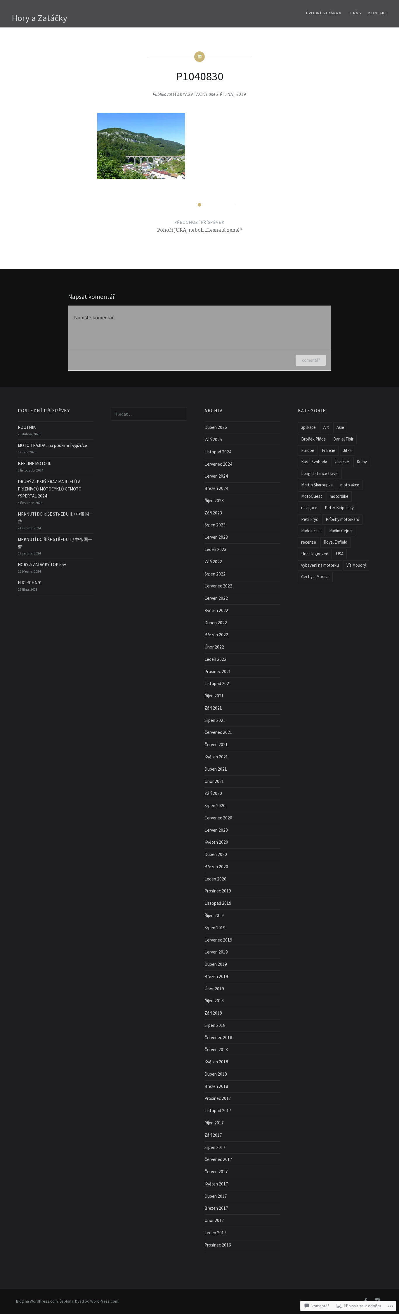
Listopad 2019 (217, 903)
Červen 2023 (216, 537)
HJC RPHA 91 (30, 582)
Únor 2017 (214, 1220)
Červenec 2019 (218, 940)
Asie (340, 427)
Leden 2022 (215, 659)
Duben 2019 (215, 964)
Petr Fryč (309, 519)
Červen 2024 (216, 476)
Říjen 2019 (214, 915)
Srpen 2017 (214, 1147)
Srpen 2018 (214, 1025)
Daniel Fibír (343, 439)
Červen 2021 (216, 744)
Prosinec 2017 (217, 1098)
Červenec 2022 (218, 586)
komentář (311, 360)
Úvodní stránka (324, 12)
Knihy (362, 461)
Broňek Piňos (313, 439)
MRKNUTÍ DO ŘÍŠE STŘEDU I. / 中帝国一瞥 (55, 543)
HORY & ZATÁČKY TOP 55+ (42, 564)
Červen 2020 (216, 830)
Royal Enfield (335, 542)
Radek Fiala (311, 530)
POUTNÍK (27, 427)
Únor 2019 (214, 988)
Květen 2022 (216, 610)
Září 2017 (213, 1135)
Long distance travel (320, 473)
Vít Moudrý (356, 565)
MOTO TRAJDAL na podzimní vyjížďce (52, 445)
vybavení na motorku (320, 565)
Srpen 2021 (214, 720)
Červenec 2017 (218, 1159)
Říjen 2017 (214, 1123)
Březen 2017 (216, 1208)
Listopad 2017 (217, 1110)
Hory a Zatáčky (39, 17)
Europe (307, 450)
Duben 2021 (215, 769)
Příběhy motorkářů (342, 519)
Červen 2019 (216, 952)
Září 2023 (213, 513)
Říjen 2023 (214, 500)
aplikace (308, 427)
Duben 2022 (215, 622)
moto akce (349, 485)
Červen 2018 (216, 1049)
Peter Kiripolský (339, 507)
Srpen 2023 (214, 525)
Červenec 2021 (218, 732)
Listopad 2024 (217, 452)
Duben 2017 (215, 1196)
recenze (308, 542)
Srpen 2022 (214, 574)
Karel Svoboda (314, 461)
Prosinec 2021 (217, 671)
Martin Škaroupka (317, 485)
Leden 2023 (215, 549)
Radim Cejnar (341, 530)
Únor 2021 (214, 781)
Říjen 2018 (214, 1000)
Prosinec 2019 (217, 891)
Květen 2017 (216, 1184)
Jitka (347, 450)
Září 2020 (213, 793)
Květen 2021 (216, 757)
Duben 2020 (215, 854)
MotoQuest (311, 496)
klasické (342, 461)
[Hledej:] (149, 414)
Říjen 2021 (214, 695)
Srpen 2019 (214, 927)
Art (326, 427)
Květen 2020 (216, 842)
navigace (309, 507)
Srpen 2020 (214, 805)
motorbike (339, 496)
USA (340, 554)
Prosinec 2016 (217, 1245)
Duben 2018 (215, 1074)
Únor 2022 (214, 647)
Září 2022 (213, 561)
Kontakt (377, 12)
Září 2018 (213, 1013)
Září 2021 (213, 708)
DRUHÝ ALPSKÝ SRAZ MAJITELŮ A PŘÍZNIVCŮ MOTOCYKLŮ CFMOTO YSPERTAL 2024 (49, 489)
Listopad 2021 (217, 683)
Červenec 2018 (218, 1037)
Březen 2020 (216, 866)
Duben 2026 (215, 427)
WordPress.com (104, 1301)
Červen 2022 (216, 598)
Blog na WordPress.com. (37, 1301)
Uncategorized (314, 554)
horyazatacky (190, 94)
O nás (354, 12)
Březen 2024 (216, 488)
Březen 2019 (216, 976)
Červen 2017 (216, 1171)
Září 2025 (213, 439)
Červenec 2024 (218, 464)
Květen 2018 (216, 1062)
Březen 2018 (216, 1086)
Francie (328, 450)
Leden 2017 (215, 1232)
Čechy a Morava (315, 576)
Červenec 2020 (218, 818)
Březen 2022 (216, 634)
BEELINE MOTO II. (34, 463)
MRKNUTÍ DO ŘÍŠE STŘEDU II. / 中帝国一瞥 (55, 517)
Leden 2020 (215, 879)
